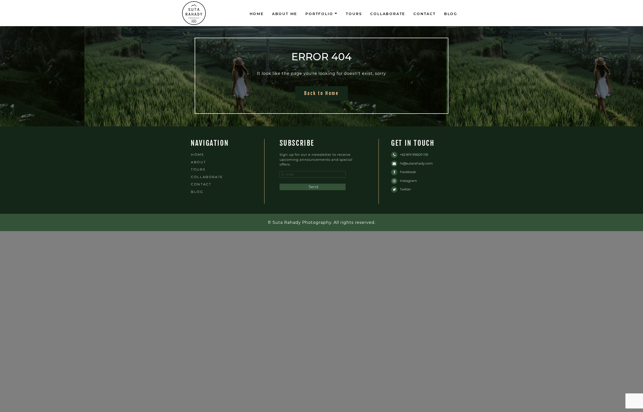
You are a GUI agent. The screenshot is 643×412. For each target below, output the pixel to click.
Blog (450, 14)
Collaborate (387, 14)
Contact (424, 14)
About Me (284, 14)
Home (257, 14)
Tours (354, 14)
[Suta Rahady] (194, 13)
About (198, 162)
